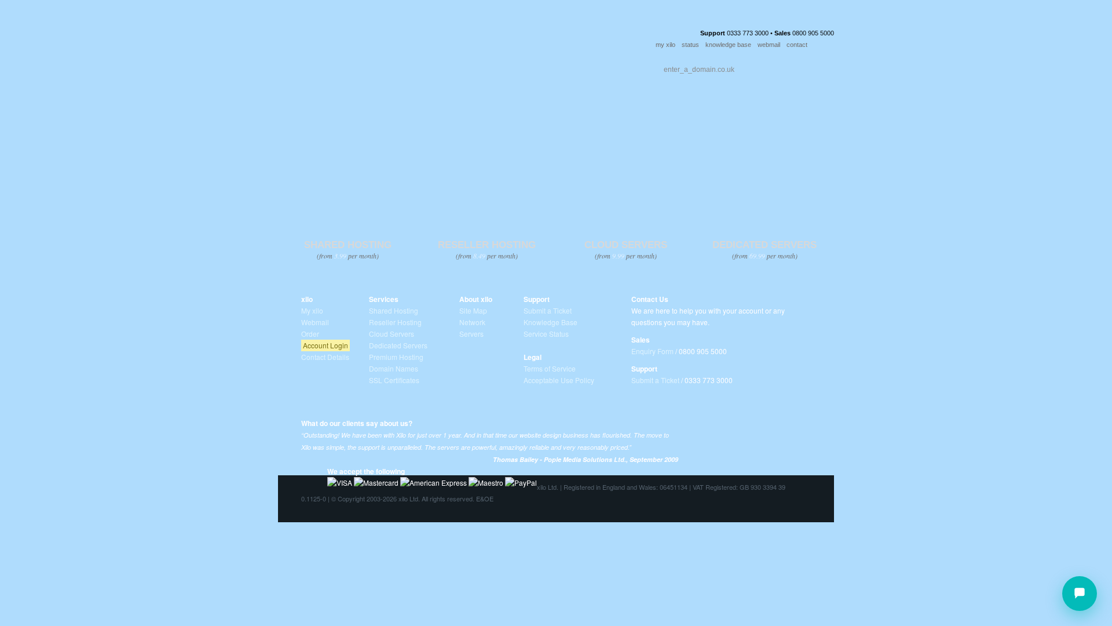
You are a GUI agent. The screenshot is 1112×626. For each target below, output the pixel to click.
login (825, 45)
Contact (505, 66)
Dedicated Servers (398, 345)
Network (472, 322)
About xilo (475, 299)
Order (557, 66)
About (398, 66)
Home (303, 66)
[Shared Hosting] (347, 165)
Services (349, 66)
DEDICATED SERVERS (764, 244)
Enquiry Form (652, 351)
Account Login (325, 345)
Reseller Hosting (395, 322)
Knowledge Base (550, 322)
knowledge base (728, 44)
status (690, 44)
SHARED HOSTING (348, 244)
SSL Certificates (394, 380)
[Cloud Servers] (625, 165)
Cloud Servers (391, 334)
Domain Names (393, 368)
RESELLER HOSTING (487, 244)
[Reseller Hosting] (486, 165)
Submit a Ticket (548, 310)
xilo (307, 299)
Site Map (473, 310)
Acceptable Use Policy (559, 380)
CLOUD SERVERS (625, 244)
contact (797, 44)
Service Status (546, 334)
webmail (769, 44)
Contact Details (325, 357)
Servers (471, 334)
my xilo (665, 44)
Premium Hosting (396, 357)
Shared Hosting (393, 310)
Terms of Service (550, 368)
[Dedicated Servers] (764, 165)
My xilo (312, 310)
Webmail (315, 322)
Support (450, 66)
